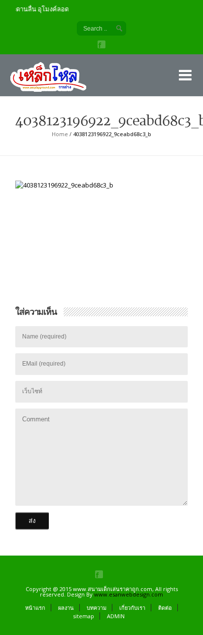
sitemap (83, 616)
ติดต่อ (165, 607)
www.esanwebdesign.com (128, 594)
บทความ (96, 607)
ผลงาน (66, 607)
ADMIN (116, 616)
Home (60, 134)
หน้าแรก (35, 607)
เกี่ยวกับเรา (132, 607)
